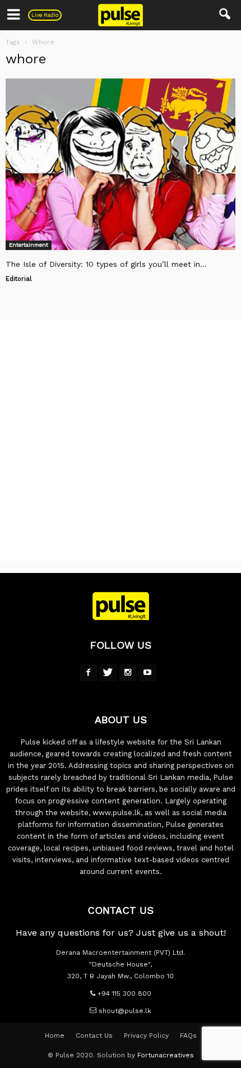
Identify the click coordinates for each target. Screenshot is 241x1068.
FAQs (188, 1035)
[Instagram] (127, 672)
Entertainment (28, 245)
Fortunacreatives (165, 1055)
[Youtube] (147, 672)
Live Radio (44, 15)
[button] (225, 15)
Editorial (18, 279)
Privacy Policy (146, 1035)
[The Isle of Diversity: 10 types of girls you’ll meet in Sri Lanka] (120, 164)
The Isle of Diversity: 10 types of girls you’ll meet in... (106, 264)
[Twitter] (108, 672)
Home (54, 1035)
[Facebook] (88, 672)
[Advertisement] (120, 440)
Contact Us (94, 1035)
